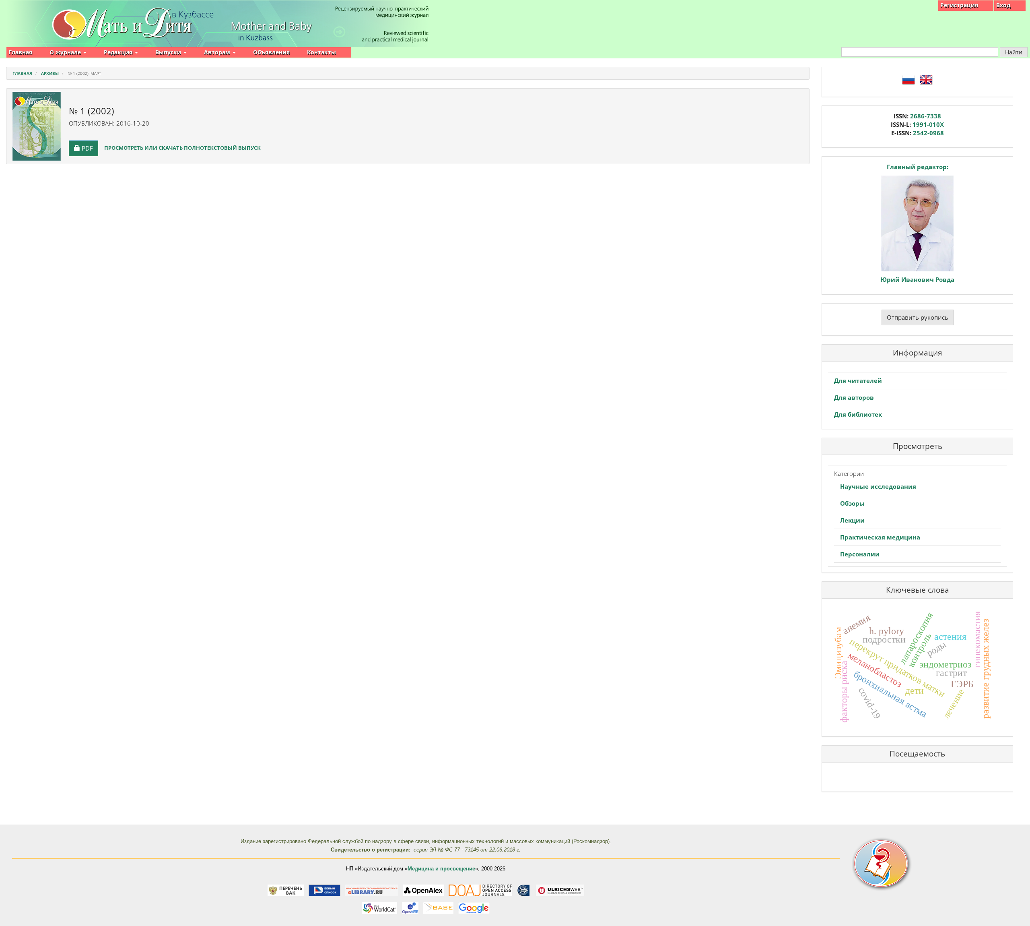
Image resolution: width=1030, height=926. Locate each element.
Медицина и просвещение (441, 869)
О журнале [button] (65, 52)
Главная (20, 52)
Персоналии (860, 554)
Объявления (271, 52)
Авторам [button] (218, 52)
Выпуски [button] (169, 52)
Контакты (321, 52)
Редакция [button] (119, 52)
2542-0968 (928, 133)
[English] (926, 79)
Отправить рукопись (917, 317)
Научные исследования (878, 486)
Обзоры (852, 503)
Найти (1013, 52)
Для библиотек (858, 414)
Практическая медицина (880, 537)
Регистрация (959, 5)
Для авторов (854, 397)
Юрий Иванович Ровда (917, 279)
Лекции (852, 520)
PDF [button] (89, 148)
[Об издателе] (929, 864)
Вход (1003, 5)
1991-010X (928, 124)
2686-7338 (925, 116)
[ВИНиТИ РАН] (523, 890)
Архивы (50, 73)
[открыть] (286, 890)
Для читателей (858, 380)
